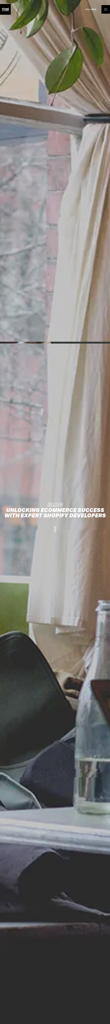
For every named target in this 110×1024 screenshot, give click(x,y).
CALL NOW (90, 9)
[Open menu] (105, 9)
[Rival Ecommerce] (5, 9)
